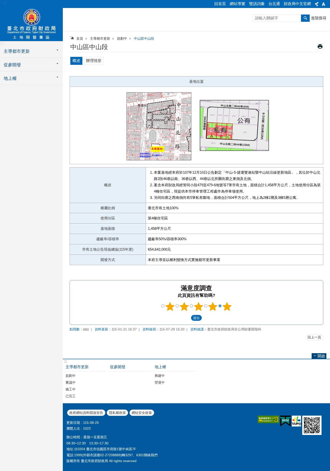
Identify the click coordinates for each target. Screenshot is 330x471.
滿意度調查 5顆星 (227, 306)
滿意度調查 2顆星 (184, 306)
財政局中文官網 (297, 4)
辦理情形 (93, 61)
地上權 (160, 367)
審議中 (70, 382)
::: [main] (71, 37)
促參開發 (117, 367)
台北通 (274, 4)
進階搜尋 (318, 18)
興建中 (160, 376)
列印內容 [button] (320, 46)
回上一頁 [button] (314, 337)
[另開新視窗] (268, 419)
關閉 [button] (317, 4)
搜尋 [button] (305, 18)
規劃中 (122, 38)
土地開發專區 (31, 24)
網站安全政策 (142, 413)
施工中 (70, 389)
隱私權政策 (117, 413)
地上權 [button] (10, 78)
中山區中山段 (144, 38)
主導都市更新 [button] (17, 51)
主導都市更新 (100, 38)
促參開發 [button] (12, 64)
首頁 (79, 38)
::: (5, 3)
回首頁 (220, 4)
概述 (76, 61)
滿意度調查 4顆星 (212, 306)
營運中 (160, 382)
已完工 (70, 396)
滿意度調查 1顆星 (170, 306)
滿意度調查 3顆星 (198, 306)
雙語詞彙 (257, 4)
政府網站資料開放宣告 (86, 413)
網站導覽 (237, 4)
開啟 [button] (321, 356)
